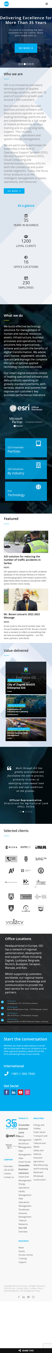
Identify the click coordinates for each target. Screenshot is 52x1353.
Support (22, 1262)
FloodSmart (24, 1209)
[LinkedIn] (13, 1092)
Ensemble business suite (24, 1128)
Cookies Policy (36, 1288)
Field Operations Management (25, 1202)
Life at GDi (9, 1169)
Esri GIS (23, 1227)
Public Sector (39, 1132)
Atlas (21, 1158)
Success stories (26, 1254)
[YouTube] (20, 1092)
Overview (8, 1166)
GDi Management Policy (30, 1291)
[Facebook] (6, 1092)
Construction (39, 1179)
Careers (7, 1173)
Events (22, 1251)
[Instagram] (27, 1092)
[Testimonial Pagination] (20, 811)
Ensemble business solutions (24, 1169)
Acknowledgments (11, 1291)
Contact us (9, 1177)
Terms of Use (9, 1288)
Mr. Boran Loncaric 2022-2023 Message (22, 616)
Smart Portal (25, 1161)
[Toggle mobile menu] (47, 4)
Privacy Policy (22, 1288)
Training (23, 1258)
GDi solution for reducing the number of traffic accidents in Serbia (22, 560)
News (21, 1247)
